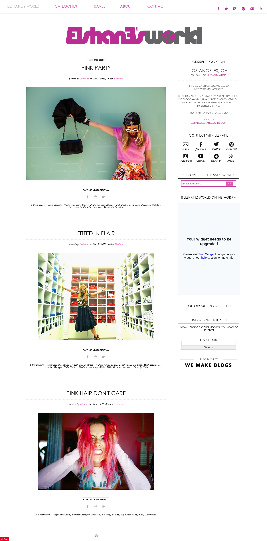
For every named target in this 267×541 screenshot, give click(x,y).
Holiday (156, 205)
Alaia (102, 367)
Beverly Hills (141, 367)
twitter (216, 149)
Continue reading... (96, 189)
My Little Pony (129, 515)
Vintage (136, 205)
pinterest (231, 149)
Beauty (58, 205)
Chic (106, 365)
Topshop (123, 365)
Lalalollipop (136, 365)
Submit (230, 184)
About (126, 6)
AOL (109, 367)
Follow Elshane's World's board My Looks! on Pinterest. (208, 328)
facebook (201, 149)
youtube (200, 161)
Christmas (150, 515)
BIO (226, 112)
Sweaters (97, 207)
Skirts (85, 205)
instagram (186, 161)
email (185, 149)
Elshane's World (23, 6)
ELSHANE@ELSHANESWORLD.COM (208, 122)
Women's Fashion (114, 207)
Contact (156, 6)
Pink (92, 205)
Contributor (90, 365)
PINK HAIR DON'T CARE (96, 393)
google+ (231, 161)
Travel (98, 6)
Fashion (118, 79)
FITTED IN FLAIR (96, 233)
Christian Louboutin (79, 207)
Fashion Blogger (106, 205)
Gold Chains (70, 367)
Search (208, 347)
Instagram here (217, 75)
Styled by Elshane (72, 365)
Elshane (117, 367)
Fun (100, 365)
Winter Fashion (71, 205)
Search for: (208, 340)
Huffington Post (152, 365)
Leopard (127, 367)
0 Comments (38, 205)
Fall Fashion (123, 205)
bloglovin (216, 161)
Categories (66, 6)
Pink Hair (64, 515)
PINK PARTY (96, 67)
